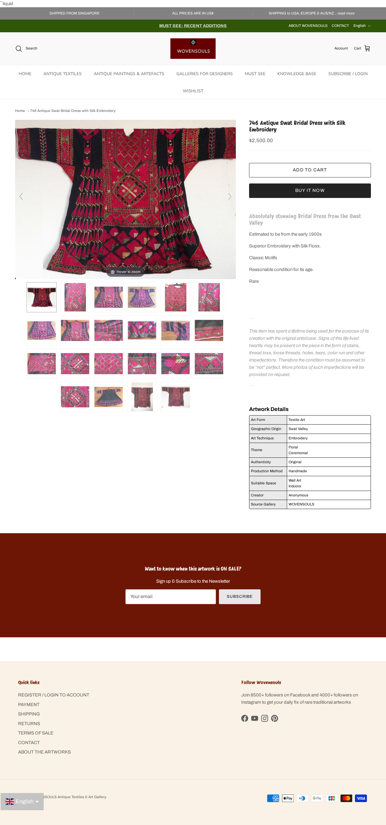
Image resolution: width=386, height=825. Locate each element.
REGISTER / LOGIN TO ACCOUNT (53, 695)
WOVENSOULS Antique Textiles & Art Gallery (68, 797)
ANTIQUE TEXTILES (62, 74)
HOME (25, 74)
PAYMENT (29, 704)
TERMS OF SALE (35, 733)
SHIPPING (29, 714)
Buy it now (310, 190)
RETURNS (29, 723)
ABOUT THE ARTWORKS (44, 752)
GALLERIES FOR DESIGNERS (204, 74)
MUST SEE (255, 74)
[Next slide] (230, 196)
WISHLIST (193, 91)
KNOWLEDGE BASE (296, 74)
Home (20, 111)
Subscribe (239, 596)
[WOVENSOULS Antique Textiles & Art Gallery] (193, 48)
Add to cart (310, 169)
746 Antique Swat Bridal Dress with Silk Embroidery (72, 111)
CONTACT (340, 26)
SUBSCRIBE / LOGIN (348, 74)
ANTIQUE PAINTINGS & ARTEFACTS (129, 74)
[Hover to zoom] (125, 199)
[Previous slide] (21, 196)
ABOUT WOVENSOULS (308, 26)
